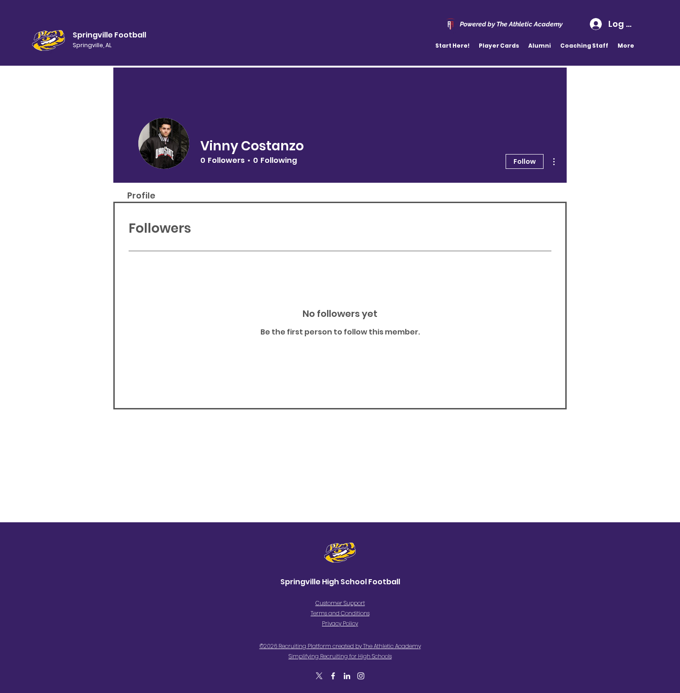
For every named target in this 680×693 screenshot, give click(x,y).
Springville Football (109, 35)
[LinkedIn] (347, 676)
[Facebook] (333, 676)
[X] (319, 676)
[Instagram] (360, 676)
